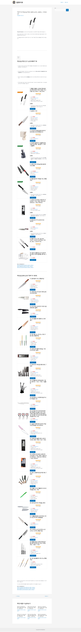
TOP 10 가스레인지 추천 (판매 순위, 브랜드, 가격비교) (42, 607)
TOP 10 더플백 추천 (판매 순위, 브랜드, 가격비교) (25, 266)
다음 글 (46, 596)
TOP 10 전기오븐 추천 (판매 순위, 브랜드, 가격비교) (31, 607)
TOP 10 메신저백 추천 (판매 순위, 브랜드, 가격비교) (25, 265)
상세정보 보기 (33, 128)
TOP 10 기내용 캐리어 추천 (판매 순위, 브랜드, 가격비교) (26, 587)
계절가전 (62, 2)
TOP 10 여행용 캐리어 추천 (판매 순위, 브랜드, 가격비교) (26, 588)
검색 (55, 8)
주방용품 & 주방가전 (20, 15)
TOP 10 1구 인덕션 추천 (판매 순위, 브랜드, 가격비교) (21, 615)
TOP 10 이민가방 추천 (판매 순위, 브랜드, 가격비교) (25, 267)
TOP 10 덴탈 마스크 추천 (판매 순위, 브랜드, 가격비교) (25, 589)
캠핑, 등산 (66, 2)
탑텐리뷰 (19, 2)
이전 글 (17, 596)
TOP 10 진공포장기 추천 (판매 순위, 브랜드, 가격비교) (42, 615)
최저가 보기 (32, 108)
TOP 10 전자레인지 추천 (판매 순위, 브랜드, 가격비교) (21, 607)
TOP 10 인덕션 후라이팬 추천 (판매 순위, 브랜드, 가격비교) (31, 615)
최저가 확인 (32, 140)
